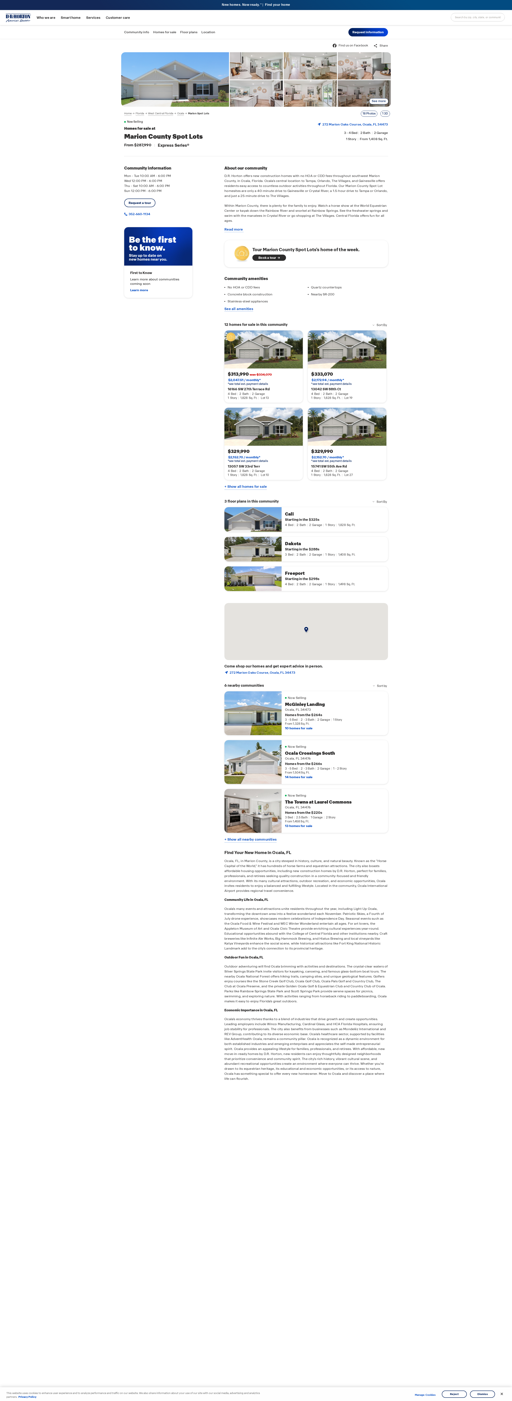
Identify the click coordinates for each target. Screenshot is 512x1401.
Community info (136, 32)
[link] (175, 79)
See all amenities (238, 309)
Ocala (180, 113)
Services (93, 17)
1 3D (385, 113)
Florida (140, 113)
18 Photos (369, 113)
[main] (256, 720)
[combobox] (478, 17)
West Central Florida (160, 113)
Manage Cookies (425, 1395)
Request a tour (140, 203)
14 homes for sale (298, 777)
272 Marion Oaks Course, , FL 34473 (355, 124)
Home (128, 113)
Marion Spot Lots (198, 113)
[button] (368, 32)
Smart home (71, 17)
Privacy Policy (27, 1397)
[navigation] (166, 113)
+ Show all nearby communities (250, 839)
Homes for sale (164, 32)
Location (208, 32)
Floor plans (188, 32)
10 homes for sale (298, 728)
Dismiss (482, 1394)
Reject (454, 1394)
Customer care (118, 17)
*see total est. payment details (248, 382)
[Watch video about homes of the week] (239, 252)
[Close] (502, 1394)
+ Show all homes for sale (245, 486)
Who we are (46, 17)
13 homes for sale (298, 826)
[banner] (256, 5)
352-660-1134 (139, 214)
